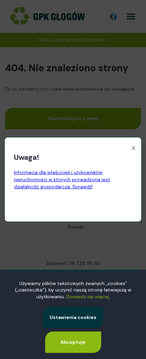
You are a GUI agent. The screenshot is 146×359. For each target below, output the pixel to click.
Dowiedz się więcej (87, 297)
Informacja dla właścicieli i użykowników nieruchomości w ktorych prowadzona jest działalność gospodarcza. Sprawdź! (62, 179)
